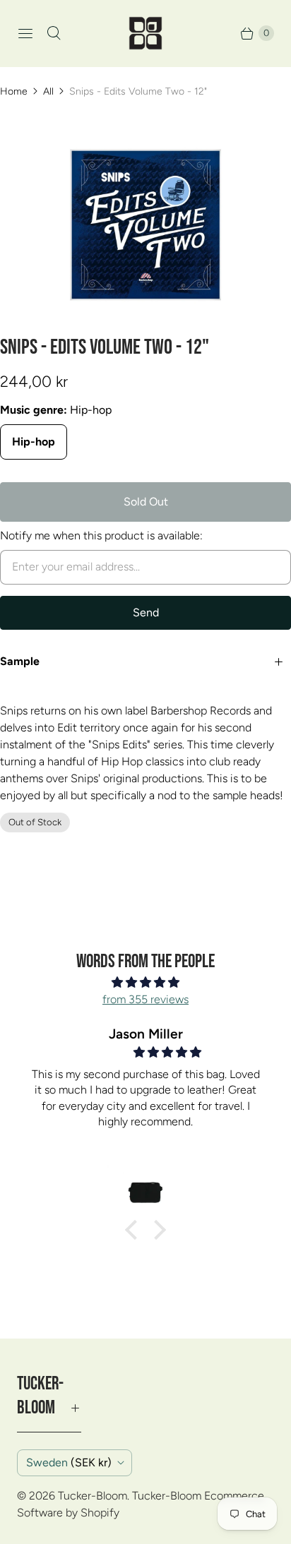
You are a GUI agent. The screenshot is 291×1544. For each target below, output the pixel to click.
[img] (145, 982)
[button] (135, 1230)
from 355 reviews (145, 999)
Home (14, 91)
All (48, 91)
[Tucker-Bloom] (145, 33)
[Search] (54, 33)
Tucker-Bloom (92, 1495)
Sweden (69, 1462)
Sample (20, 661)
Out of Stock (34, 822)
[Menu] (25, 33)
